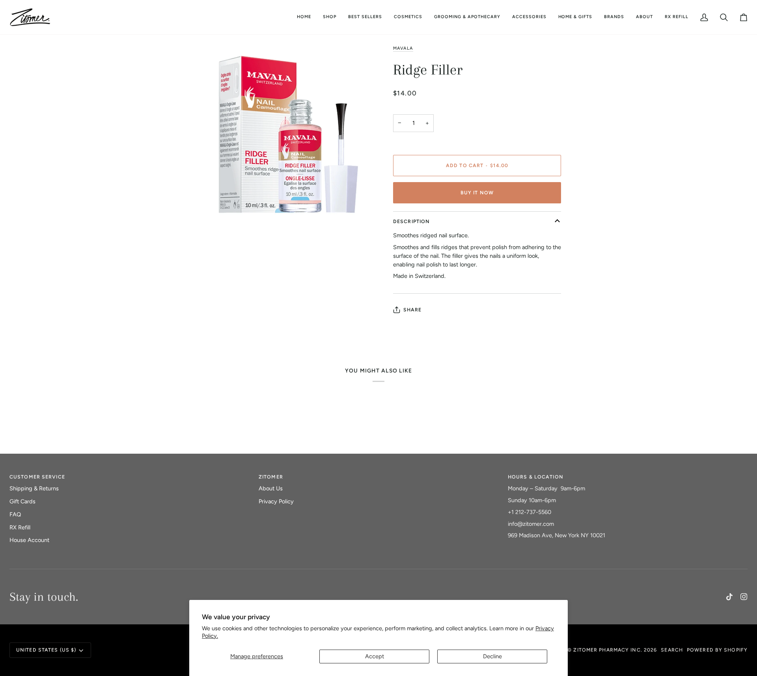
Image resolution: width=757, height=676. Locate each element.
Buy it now (477, 193)
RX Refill (19, 527)
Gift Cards (22, 501)
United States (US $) (46, 650)
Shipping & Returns (34, 488)
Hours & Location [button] (535, 477)
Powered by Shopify (717, 650)
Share (412, 310)
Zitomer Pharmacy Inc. (607, 650)
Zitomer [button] (271, 477)
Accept (374, 656)
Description (411, 221)
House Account (29, 540)
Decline (492, 656)
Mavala (403, 48)
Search (672, 650)
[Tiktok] (729, 596)
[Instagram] (744, 596)
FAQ (15, 514)
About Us (271, 488)
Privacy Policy (276, 501)
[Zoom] (206, 275)
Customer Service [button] (37, 477)
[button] (408, 17)
